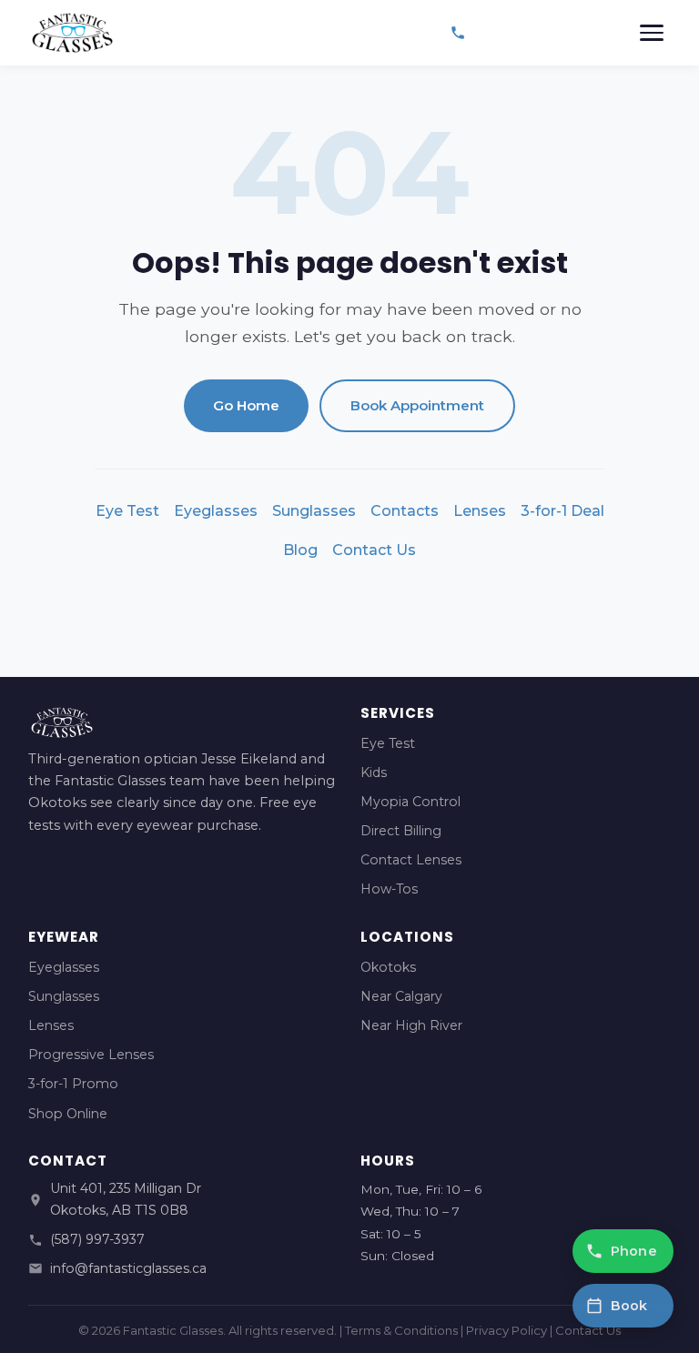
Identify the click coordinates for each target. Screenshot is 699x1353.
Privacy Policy (506, 1330)
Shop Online (67, 1114)
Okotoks (388, 967)
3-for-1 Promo (73, 1083)
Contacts (404, 511)
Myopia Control (410, 801)
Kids (373, 772)
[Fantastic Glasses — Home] (72, 32)
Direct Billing (400, 831)
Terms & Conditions (401, 1330)
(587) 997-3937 (97, 1239)
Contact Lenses (410, 860)
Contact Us (374, 550)
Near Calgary (401, 996)
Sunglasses (314, 511)
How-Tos (389, 889)
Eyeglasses (216, 511)
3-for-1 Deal (562, 511)
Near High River (411, 1025)
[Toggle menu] (652, 32)
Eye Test (127, 511)
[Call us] (458, 33)
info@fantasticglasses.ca (128, 1268)
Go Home (246, 405)
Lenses (479, 511)
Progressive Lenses (91, 1054)
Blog (300, 550)
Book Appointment (417, 405)
